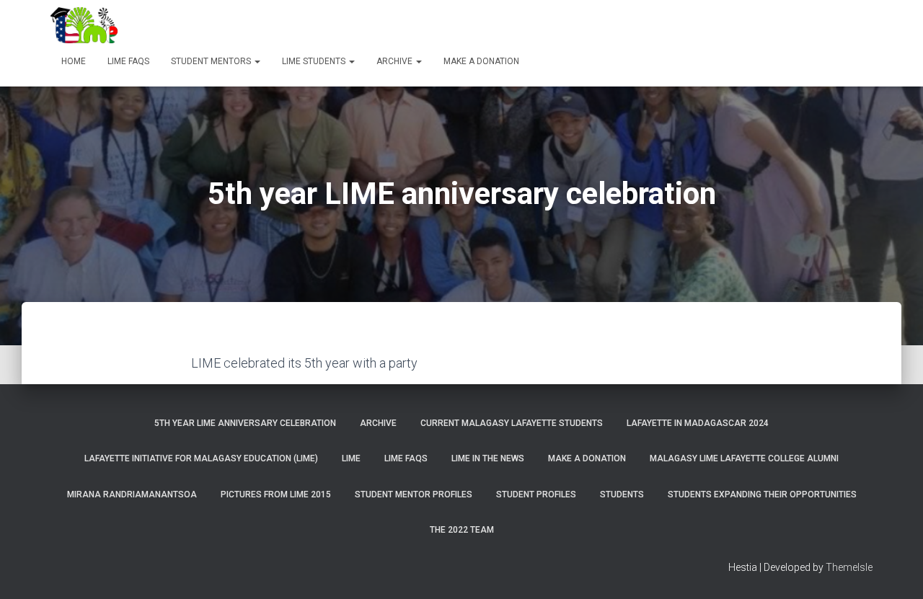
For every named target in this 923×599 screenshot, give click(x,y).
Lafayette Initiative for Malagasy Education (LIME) (201, 458)
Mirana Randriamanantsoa (132, 494)
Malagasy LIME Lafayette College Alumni (744, 458)
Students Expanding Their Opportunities (762, 494)
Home (73, 61)
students (622, 494)
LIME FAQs (128, 61)
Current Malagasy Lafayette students (511, 423)
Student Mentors (212, 61)
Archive (395, 61)
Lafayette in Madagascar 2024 (698, 423)
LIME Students (315, 61)
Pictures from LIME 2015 (276, 494)
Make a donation (481, 61)
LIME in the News (487, 458)
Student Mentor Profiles (413, 494)
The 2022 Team (462, 530)
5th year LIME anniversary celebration (245, 423)
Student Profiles (536, 494)
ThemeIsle (849, 567)
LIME (351, 458)
